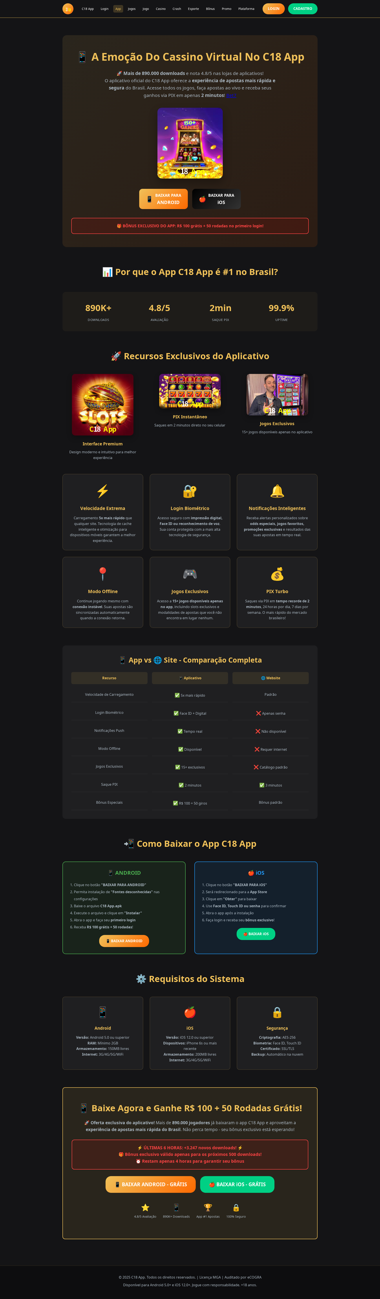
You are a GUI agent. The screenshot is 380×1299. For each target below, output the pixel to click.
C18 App (88, 9)
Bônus (210, 9)
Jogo (146, 9)
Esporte (193, 9)
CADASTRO (302, 8)
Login (104, 9)
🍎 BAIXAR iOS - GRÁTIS (237, 1184)
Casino (161, 9)
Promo (226, 9)
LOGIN (274, 8)
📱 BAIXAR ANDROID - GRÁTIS (150, 1184)
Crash (177, 9)
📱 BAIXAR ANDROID (124, 940)
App (118, 9)
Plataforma (246, 9)
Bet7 (231, 95)
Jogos (132, 9)
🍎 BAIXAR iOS (256, 933)
